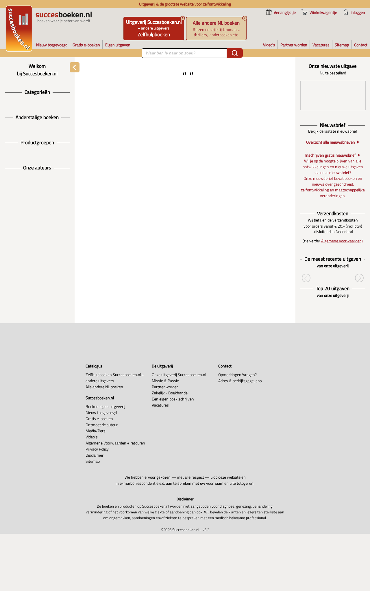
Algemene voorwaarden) (342, 241)
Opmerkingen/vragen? (237, 375)
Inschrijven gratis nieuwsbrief (330, 155)
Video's (92, 437)
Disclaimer (94, 455)
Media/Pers (96, 431)
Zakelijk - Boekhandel (170, 393)
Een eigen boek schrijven (173, 399)
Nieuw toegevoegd (101, 412)
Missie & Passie (165, 381)
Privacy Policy (97, 449)
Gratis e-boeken (99, 419)
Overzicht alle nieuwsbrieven (330, 142)
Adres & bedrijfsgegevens (240, 381)
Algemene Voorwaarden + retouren (115, 443)
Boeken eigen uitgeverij (105, 406)
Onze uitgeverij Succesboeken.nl (179, 375)
